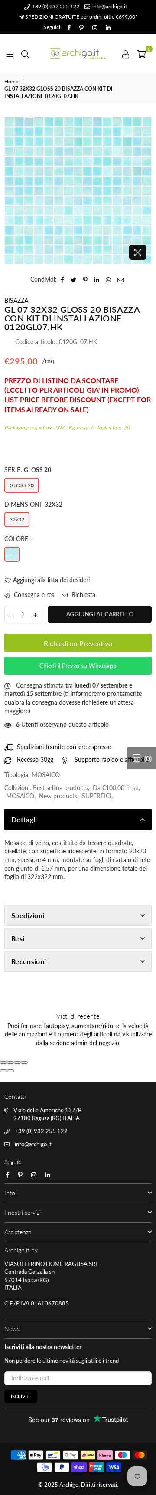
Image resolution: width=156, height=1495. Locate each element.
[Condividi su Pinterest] (85, 279)
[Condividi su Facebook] (62, 279)
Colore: (19, 538)
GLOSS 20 (22, 485)
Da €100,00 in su (116, 787)
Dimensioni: (33, 504)
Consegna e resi (33, 594)
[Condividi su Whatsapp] (108, 279)
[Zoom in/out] (24, 1062)
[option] (78, 190)
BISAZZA (16, 300)
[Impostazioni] (125, 53)
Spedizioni (27, 915)
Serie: (27, 469)
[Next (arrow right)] (10, 1070)
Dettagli (24, 819)
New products (58, 796)
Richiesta (82, 594)
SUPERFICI (96, 796)
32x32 (17, 519)
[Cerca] (25, 53)
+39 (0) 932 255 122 (55, 6)
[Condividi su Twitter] (73, 279)
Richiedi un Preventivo (78, 643)
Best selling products (60, 787)
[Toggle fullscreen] (17, 1062)
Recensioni (28, 961)
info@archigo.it (109, 6)
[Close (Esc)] (3, 1062)
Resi (17, 938)
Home (11, 81)
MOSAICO (20, 796)
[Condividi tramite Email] (120, 279)
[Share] (10, 1062)
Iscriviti (21, 1396)
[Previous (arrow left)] (3, 1070)
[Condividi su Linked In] (97, 279)
